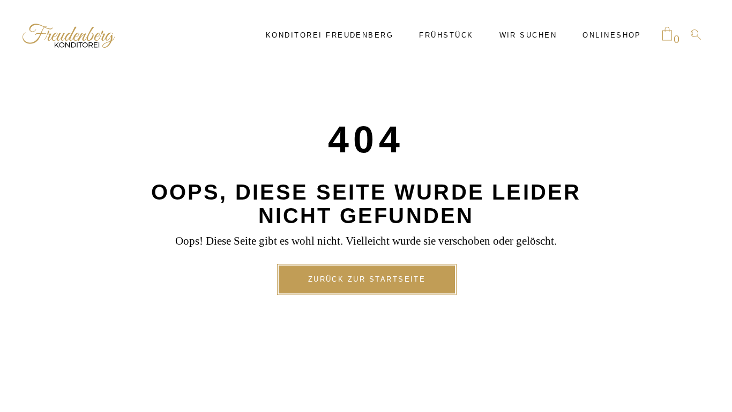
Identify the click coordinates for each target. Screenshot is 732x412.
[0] (667, 35)
